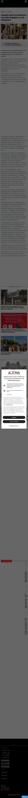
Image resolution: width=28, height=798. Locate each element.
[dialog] (14, 399)
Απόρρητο (24, 796)
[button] (14, 395)
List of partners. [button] (9, 404)
